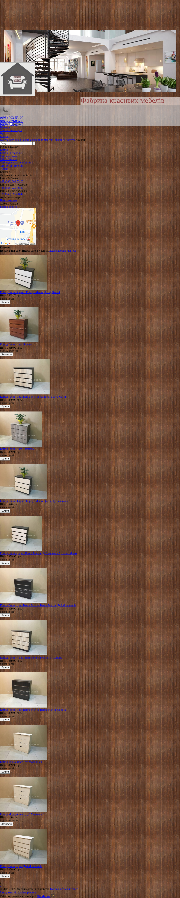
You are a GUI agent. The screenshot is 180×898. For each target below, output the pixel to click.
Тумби (4, 168)
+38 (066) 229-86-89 (11, 187)
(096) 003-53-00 (11, 117)
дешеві (53, 250)
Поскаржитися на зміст (64, 888)
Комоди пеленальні (11, 152)
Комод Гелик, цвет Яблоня (16, 344)
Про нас (5, 133)
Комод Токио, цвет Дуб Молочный (21, 761)
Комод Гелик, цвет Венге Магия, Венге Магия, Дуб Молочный (38, 605)
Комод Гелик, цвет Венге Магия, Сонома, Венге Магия (33, 396)
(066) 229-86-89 (11, 121)
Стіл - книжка (8, 156)
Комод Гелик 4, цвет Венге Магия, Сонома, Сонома (31, 657)
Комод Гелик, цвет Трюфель (17, 448)
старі (68, 250)
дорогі (61, 250)
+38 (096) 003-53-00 (11, 181)
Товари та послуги (11, 130)
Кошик (4, 123)
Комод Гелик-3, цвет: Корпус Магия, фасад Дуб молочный (35, 501)
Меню (17, 123)
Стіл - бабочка (8, 159)
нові (73, 250)
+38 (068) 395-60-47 (11, 194)
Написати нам (8, 200)
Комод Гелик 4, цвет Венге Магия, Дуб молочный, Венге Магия (38, 553)
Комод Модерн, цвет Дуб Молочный (22, 814)
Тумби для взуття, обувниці (16, 162)
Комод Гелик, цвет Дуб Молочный (21, 866)
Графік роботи (8, 206)
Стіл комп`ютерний (12, 165)
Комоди (4, 149)
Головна (5, 127)
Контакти (5, 136)
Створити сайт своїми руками (18, 892)
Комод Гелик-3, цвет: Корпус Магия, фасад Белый (30, 292)
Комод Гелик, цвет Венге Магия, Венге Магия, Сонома (33, 709)
